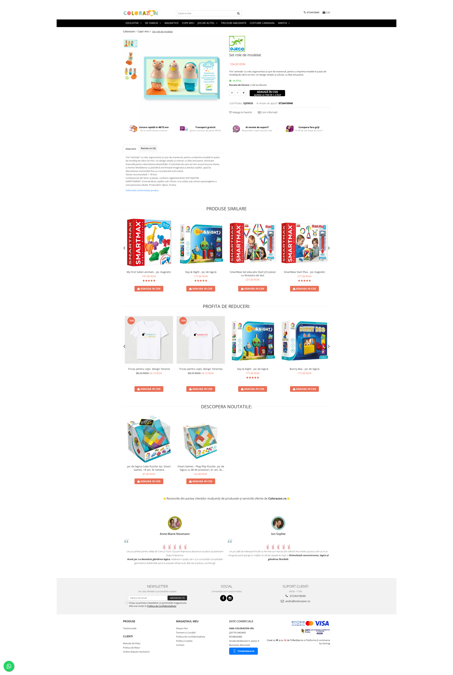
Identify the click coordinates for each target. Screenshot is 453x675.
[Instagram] (230, 598)
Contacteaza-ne (246, 651)
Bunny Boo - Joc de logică (304, 369)
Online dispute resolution (136, 651)
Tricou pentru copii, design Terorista (200, 369)
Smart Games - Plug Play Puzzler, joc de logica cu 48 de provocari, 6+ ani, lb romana (200, 468)
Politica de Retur (131, 647)
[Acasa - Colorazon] (140, 13)
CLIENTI (128, 636)
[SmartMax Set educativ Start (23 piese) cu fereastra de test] (252, 243)
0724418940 (297, 596)
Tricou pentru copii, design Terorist (149, 369)
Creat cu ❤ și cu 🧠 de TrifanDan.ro (285, 640)
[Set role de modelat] (182, 78)
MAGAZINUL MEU (187, 621)
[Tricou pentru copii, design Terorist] (149, 340)
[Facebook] (223, 598)
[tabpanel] (182, 78)
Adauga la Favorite (242, 112)
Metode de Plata (131, 643)
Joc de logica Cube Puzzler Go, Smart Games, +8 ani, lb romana (149, 468)
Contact (180, 645)
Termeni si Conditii (186, 632)
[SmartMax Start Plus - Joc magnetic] (304, 243)
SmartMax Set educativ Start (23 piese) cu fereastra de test (253, 273)
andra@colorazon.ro (297, 601)
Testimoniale (129, 628)
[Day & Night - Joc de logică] (201, 243)
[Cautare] (238, 13)
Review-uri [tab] (148, 148)
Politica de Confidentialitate (161, 606)
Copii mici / (145, 31)
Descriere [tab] (131, 148)
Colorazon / (130, 31)
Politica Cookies (184, 640)
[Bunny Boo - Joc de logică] (304, 340)
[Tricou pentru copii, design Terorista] (201, 340)
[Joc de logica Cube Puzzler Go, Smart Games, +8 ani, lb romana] (149, 439)
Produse (129, 621)
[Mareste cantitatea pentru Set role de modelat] (243, 93)
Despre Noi (182, 628)
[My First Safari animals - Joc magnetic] (149, 243)
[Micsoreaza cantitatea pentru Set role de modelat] (231, 93)
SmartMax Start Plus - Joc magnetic (304, 272)
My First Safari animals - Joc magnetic (149, 272)
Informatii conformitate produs (142, 190)
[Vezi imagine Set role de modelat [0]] (130, 43)
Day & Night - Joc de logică (200, 272)
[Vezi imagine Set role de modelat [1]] (130, 58)
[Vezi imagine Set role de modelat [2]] (130, 73)
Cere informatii (268, 112)
